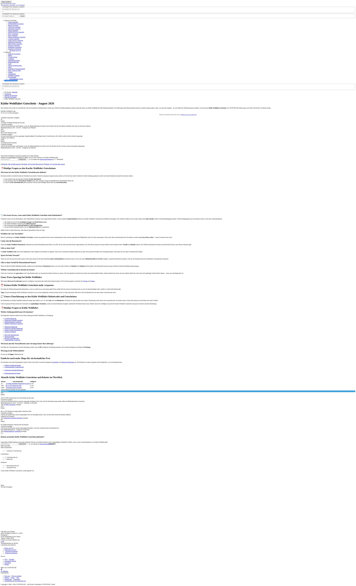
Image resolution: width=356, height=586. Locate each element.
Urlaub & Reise (12, 57)
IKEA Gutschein (13, 30)
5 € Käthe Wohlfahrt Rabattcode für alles (18, 383)
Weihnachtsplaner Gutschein (12, 322)
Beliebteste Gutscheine (15, 47)
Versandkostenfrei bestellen (14, 387)
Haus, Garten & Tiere (14, 70)
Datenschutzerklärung (46, 159)
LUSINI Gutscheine (9, 404)
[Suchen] (3, 11)
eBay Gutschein (13, 35)
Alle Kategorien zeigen (16, 79)
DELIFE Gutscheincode (11, 338)
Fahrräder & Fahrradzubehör (16, 69)
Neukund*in (11, 467)
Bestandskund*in (13, 465)
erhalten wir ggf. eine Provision (189, 114)
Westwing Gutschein (14, 29)
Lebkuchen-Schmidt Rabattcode (13, 370)
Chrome (85, 281)
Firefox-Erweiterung (10, 553)
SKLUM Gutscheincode (11, 335)
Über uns (7, 576)
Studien (6, 564)
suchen (22, 16)
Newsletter (7, 563)
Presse (13, 577)
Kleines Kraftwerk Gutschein (16, 37)
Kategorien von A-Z (10, 550)
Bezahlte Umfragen (14, 75)
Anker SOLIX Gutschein (15, 40)
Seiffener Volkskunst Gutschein (13, 323)
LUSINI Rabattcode (10, 318)
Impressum (17, 579)
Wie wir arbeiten (16, 576)
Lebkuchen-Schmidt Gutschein (13, 320)
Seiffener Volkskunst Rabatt (12, 365)
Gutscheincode (12, 457)
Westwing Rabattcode (10, 327)
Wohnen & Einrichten (67, 362)
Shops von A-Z (8, 548)
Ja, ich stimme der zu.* (46, 159)
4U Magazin (4, 571)
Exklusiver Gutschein (14, 451)
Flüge (9, 67)
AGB (2, 541)
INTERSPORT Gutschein (16, 24)
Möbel (10, 55)
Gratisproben (12, 74)
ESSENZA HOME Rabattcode (13, 328)
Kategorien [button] (7, 52)
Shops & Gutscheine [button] (10, 20)
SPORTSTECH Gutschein (16, 32)
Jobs (17, 577)
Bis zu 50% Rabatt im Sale (13, 385)
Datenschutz (8, 579)
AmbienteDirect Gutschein (12, 340)
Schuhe (10, 72)
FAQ (5, 559)
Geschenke (55, 362)
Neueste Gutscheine (14, 45)
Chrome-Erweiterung (11, 80)
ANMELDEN (22, 159)
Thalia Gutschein (13, 22)
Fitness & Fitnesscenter (15, 65)
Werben (6, 577)
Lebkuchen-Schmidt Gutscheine (13, 418)
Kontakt (11, 559)
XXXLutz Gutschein (14, 27)
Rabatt (10, 459)
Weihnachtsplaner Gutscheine (12, 431)
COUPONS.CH (9, 581)
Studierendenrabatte (14, 60)
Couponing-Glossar (10, 561)
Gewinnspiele (12, 77)
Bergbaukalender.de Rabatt (12, 373)
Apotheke (11, 59)
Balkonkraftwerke (13, 62)
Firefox (93, 281)
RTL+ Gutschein (13, 34)
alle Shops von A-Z (15, 50)
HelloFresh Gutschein (14, 42)
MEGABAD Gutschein (15, 44)
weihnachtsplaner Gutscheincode (14, 367)
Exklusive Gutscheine (14, 49)
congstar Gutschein (13, 39)
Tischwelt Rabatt (9, 336)
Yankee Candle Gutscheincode (13, 330)
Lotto (9, 64)
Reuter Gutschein (13, 25)
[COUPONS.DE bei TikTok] (1, 569)
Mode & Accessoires (14, 54)
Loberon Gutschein (10, 332)
